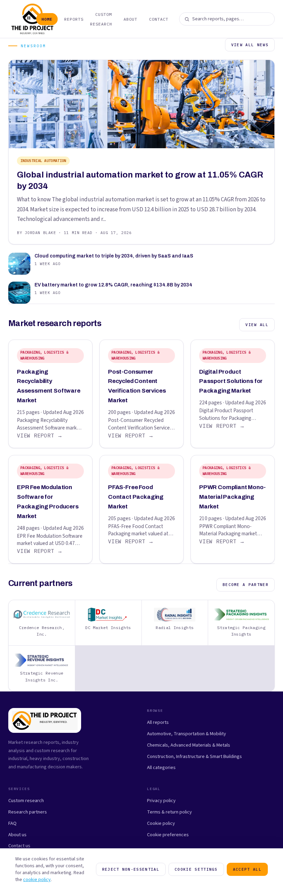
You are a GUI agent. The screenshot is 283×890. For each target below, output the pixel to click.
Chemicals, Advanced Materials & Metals (188, 745)
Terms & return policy (169, 812)
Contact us (19, 845)
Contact (158, 19)
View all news (250, 44)
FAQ (12, 823)
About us (17, 834)
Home (46, 19)
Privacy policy (161, 800)
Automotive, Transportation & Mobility (186, 733)
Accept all (247, 869)
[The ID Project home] (19, 19)
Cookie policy (161, 823)
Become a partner (246, 584)
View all (257, 324)
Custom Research (101, 19)
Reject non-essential (130, 869)
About (130, 19)
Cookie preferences (168, 834)
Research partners (27, 812)
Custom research (26, 800)
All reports (158, 722)
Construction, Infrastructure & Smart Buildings (194, 756)
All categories (161, 767)
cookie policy (37, 879)
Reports (74, 19)
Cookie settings (196, 869)
